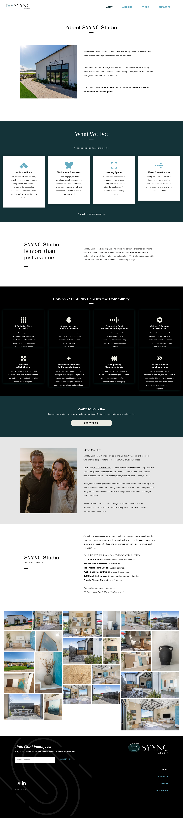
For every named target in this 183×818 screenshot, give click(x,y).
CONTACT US (162, 790)
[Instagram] (17, 783)
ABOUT (164, 769)
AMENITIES (163, 776)
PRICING (164, 783)
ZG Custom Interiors (102, 467)
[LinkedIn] (23, 783)
